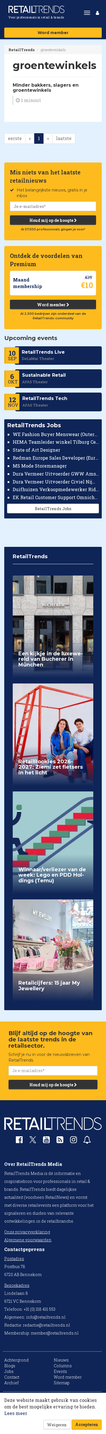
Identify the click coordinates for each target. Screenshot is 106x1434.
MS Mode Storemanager (40, 466)
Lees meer (15, 1413)
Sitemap (62, 1382)
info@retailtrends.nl (46, 1317)
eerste (15, 138)
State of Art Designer (36, 450)
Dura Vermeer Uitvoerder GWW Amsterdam (56, 474)
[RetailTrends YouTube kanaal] (46, 1141)
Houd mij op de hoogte (51, 220)
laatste (64, 138)
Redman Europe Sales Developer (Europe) (56, 458)
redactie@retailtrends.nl (46, 1325)
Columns (63, 1365)
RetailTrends (21, 49)
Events (60, 1371)
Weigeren (57, 1424)
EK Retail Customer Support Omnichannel (56, 497)
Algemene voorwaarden (27, 1240)
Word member (53, 32)
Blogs (9, 1365)
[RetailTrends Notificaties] (87, 1141)
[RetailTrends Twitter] (33, 1141)
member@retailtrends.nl (55, 1333)
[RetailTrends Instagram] (73, 1141)
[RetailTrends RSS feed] (60, 1141)
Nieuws (61, 1360)
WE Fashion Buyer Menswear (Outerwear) (56, 434)
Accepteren (86, 1424)
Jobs (9, 1371)
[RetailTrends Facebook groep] (19, 1141)
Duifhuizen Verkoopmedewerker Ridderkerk (56, 489)
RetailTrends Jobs (53, 508)
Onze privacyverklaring (27, 1232)
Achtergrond (16, 1360)
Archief (11, 1382)
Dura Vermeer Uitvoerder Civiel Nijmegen (56, 482)
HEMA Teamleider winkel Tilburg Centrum (56, 442)
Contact (11, 1377)
